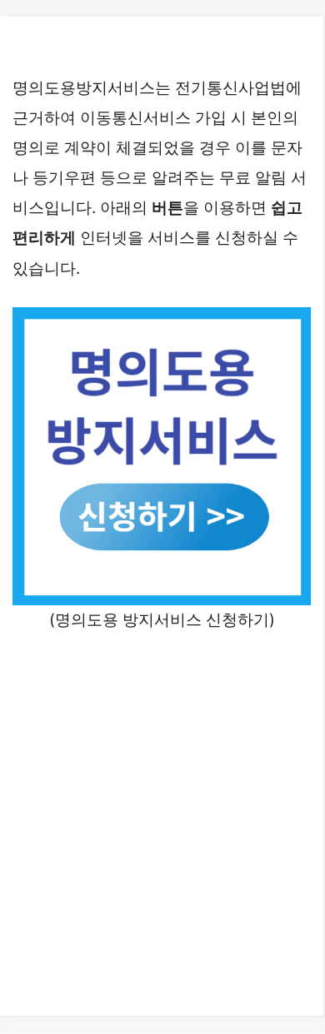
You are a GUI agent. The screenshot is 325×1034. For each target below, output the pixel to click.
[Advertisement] (162, 821)
